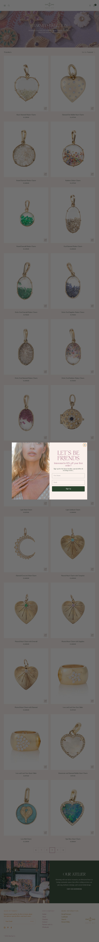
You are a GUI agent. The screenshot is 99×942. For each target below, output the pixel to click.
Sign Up (68, 489)
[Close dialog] (84, 445)
